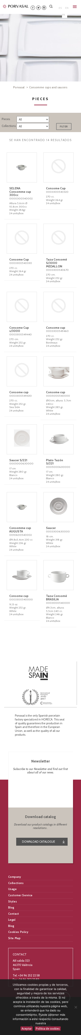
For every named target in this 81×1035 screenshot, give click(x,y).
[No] (75, 1007)
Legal (12, 919)
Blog (11, 907)
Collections (16, 883)
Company (14, 876)
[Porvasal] (16, 6)
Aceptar (27, 1028)
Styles (12, 901)
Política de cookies (48, 1028)
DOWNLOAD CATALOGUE (38, 841)
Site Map (14, 938)
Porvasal (19, 87)
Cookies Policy (18, 932)
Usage (12, 889)
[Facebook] (33, 7)
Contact (13, 913)
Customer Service (20, 895)
